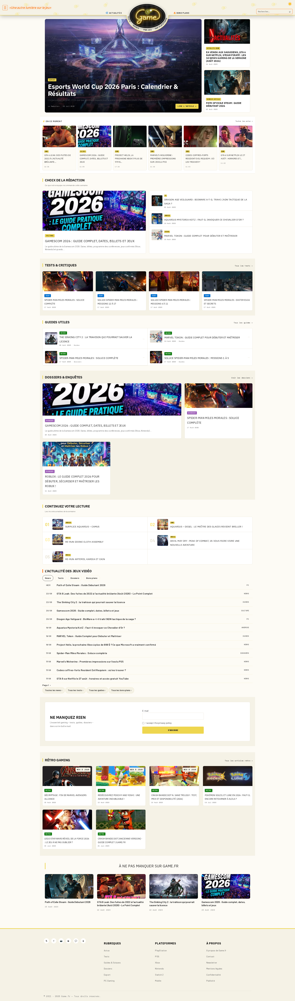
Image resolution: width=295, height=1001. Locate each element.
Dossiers (75, 578)
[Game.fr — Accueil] (148, 16)
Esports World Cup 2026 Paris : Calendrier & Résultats (113, 90)
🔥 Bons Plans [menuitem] (181, 13)
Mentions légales (214, 968)
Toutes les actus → (244, 121)
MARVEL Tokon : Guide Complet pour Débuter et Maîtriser (89, 636)
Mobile (158, 980)
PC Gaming (109, 980)
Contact (210, 956)
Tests (60, 578)
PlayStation (161, 950)
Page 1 (46, 685)
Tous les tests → (244, 266)
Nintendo (159, 968)
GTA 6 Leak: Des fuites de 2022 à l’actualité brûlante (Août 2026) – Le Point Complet (105, 593)
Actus (107, 950)
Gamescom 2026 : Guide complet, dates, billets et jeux (88, 610)
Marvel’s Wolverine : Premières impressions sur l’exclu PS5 (90, 661)
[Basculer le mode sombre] (290, 3)
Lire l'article (187, 106)
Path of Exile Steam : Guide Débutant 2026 (81, 585)
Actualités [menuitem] (115, 13)
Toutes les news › (53, 690)
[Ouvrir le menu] (5, 7)
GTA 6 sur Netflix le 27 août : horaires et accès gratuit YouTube (93, 678)
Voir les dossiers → (242, 378)
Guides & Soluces (112, 962)
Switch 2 (159, 974)
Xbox (157, 962)
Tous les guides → (243, 322)
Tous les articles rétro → (239, 760)
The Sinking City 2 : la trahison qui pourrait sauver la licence (91, 602)
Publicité (210, 980)
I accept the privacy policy (158, 723)
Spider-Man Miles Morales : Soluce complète (82, 653)
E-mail (145, 710)
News (48, 578)
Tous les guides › (97, 690)
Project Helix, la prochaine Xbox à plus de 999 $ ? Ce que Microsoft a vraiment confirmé (106, 644)
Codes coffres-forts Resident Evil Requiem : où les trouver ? (91, 670)
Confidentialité (213, 974)
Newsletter (211, 962)
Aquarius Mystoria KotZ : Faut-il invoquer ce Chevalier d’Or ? (91, 627)
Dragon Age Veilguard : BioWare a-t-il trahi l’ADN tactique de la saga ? (96, 619)
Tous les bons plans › (121, 690)
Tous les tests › (75, 690)
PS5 (157, 956)
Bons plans (91, 578)
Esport (107, 974)
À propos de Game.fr (216, 950)
